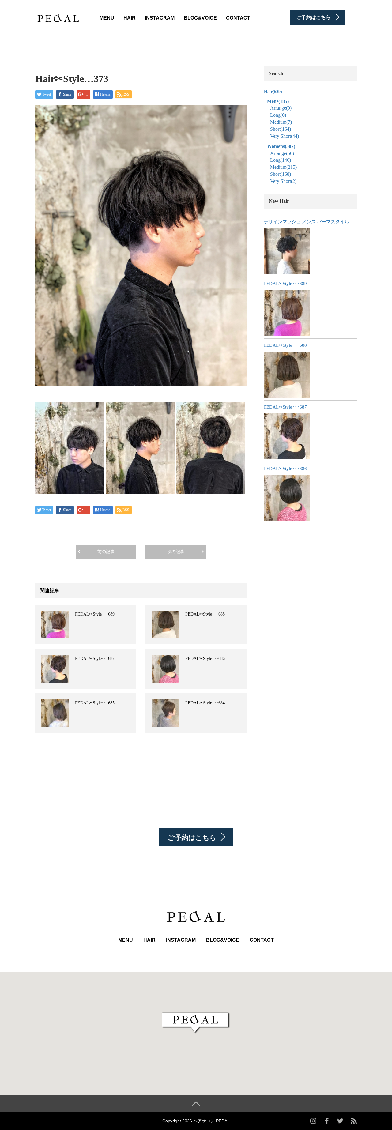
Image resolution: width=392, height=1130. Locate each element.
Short (280, 129)
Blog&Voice (200, 18)
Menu (107, 18)
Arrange (281, 108)
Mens (278, 101)
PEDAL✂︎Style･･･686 (205, 658)
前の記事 (106, 551)
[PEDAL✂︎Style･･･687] (287, 436)
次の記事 (175, 551)
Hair (129, 18)
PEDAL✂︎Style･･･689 (95, 614)
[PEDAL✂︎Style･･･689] (287, 313)
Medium (281, 122)
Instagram (160, 18)
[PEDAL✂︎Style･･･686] (287, 498)
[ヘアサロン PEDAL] (58, 17)
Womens (281, 146)
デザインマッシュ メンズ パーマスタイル (306, 221)
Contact (238, 18)
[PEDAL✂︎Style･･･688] (287, 375)
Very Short (284, 136)
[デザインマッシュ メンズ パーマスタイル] (287, 251)
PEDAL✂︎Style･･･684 (205, 703)
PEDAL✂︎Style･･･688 (205, 614)
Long (278, 115)
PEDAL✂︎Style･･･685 (95, 703)
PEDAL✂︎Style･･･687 (95, 658)
